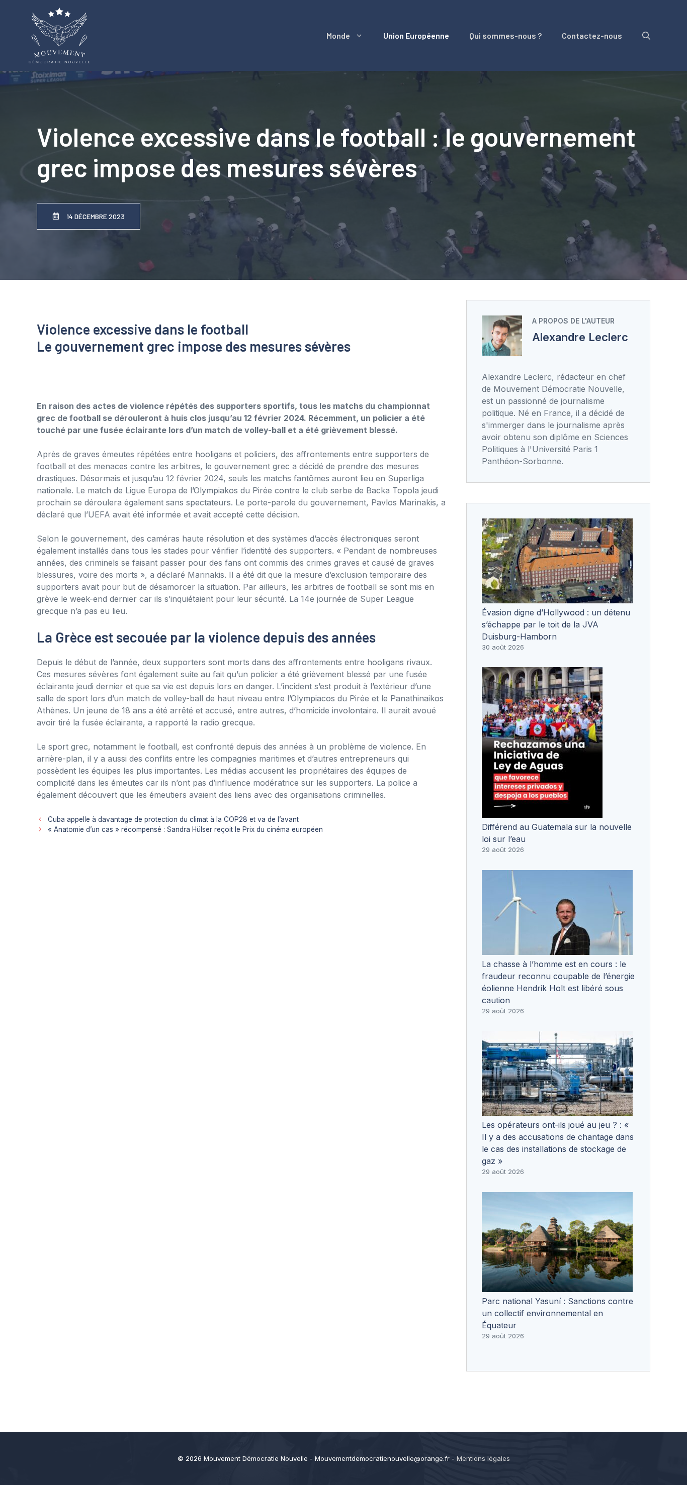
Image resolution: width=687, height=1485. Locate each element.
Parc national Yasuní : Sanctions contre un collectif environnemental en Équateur (557, 1313)
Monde (338, 35)
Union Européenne (416, 35)
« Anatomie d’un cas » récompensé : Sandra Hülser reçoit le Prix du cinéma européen (185, 829)
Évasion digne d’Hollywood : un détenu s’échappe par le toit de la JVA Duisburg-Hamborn (556, 624)
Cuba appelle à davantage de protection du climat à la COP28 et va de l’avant (173, 819)
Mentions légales (483, 1458)
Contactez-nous (592, 35)
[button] (646, 36)
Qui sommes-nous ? (505, 35)
